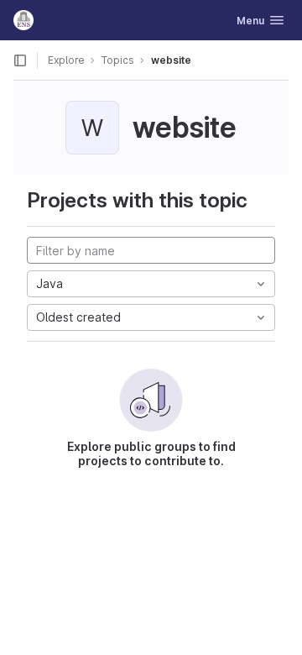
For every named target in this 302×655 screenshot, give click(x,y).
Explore (66, 60)
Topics (118, 60)
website (171, 60)
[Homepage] (23, 20)
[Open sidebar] (20, 60)
